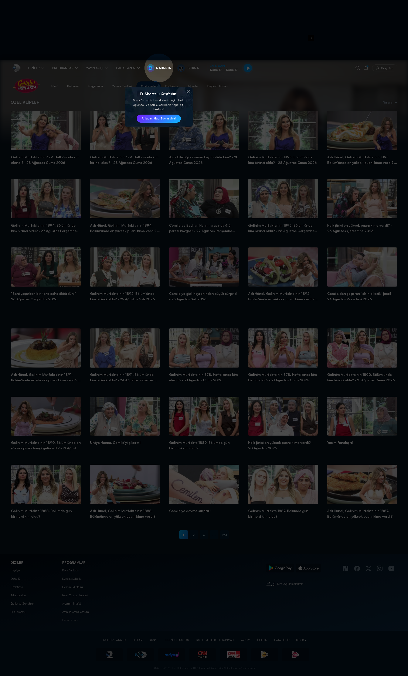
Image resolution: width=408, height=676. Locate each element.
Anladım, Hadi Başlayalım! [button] (159, 118)
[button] (188, 91)
